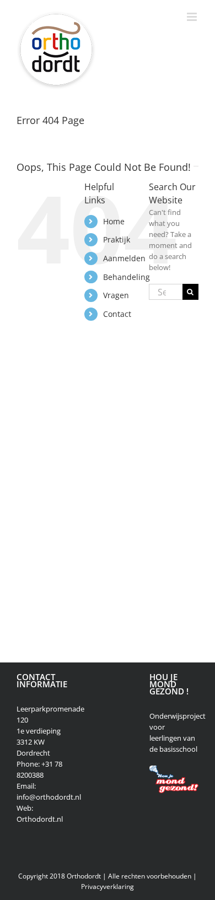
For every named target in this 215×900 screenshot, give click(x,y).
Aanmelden (124, 258)
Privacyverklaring (107, 886)
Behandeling (126, 277)
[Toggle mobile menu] (192, 17)
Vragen (116, 295)
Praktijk (116, 239)
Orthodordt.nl (40, 819)
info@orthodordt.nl (49, 797)
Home (114, 221)
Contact (117, 314)
